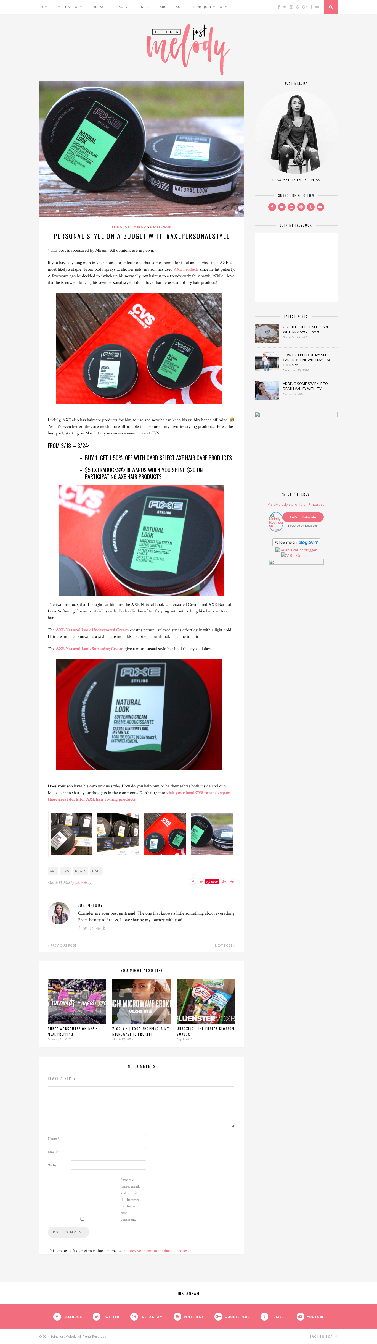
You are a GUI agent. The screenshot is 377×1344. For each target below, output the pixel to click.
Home (44, 7)
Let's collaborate (303, 517)
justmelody (83, 882)
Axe (53, 871)
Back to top (322, 1336)
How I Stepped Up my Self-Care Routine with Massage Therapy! (308, 359)
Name (53, 1138)
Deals (155, 226)
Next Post (224, 945)
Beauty (121, 7)
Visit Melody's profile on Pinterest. (296, 504)
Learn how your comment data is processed (155, 1251)
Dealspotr (311, 525)
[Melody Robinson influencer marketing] (276, 529)
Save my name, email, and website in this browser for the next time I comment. (131, 1199)
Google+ (303, 556)
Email (53, 1151)
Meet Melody (70, 7)
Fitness (142, 7)
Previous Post (63, 945)
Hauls (178, 7)
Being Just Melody (209, 7)
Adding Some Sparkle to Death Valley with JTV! (305, 386)
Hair (161, 7)
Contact (98, 7)
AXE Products (186, 269)
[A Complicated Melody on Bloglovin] (296, 545)
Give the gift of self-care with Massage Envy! (306, 329)
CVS (65, 871)
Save (214, 881)
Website (54, 1165)
